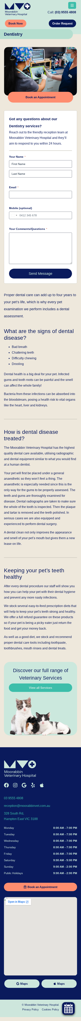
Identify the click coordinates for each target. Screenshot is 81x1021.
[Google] (24, 785)
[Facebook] (6, 785)
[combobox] (13, 215)
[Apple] (41, 785)
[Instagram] (15, 785)
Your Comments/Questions (28, 228)
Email (13, 187)
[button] (72, 5)
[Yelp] (32, 785)
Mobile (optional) (20, 208)
